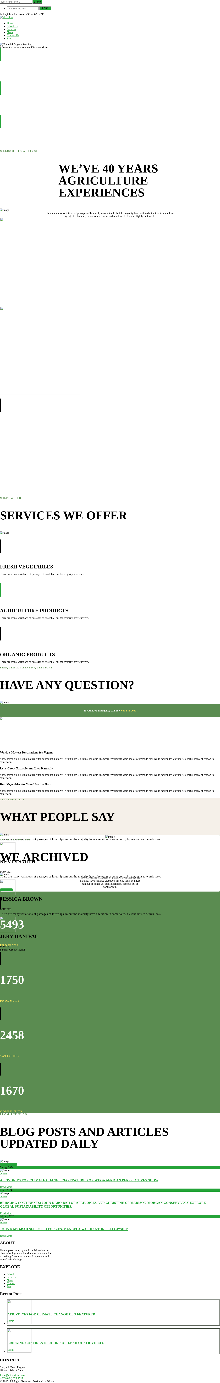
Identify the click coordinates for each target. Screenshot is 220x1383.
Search (37, 2)
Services (11, 1277)
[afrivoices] (6, 17)
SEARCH (45, 8)
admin (3, 1173)
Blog (9, 1286)
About (10, 1274)
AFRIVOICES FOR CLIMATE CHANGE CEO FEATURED (51, 1314)
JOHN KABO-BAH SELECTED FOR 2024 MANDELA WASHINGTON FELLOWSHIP (64, 1229)
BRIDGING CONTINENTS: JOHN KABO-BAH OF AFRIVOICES (55, 1343)
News (10, 1280)
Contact (11, 1283)
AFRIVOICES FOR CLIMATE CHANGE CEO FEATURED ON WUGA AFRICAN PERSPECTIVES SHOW (79, 1180)
